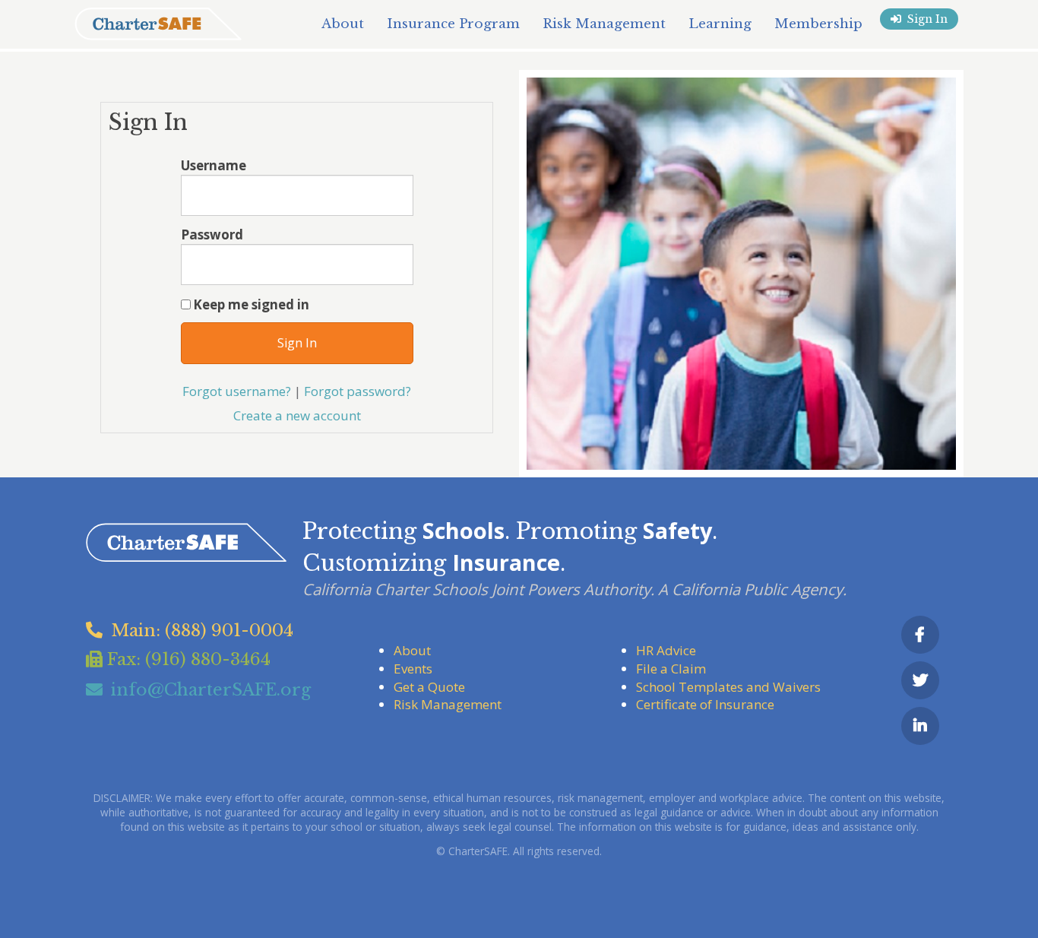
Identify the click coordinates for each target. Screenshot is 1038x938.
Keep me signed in (251, 304)
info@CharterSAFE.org (211, 690)
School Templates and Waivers (728, 687)
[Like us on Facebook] (920, 635)
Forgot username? (236, 391)
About (412, 650)
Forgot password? (357, 391)
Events (413, 668)
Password (212, 234)
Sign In (927, 19)
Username (213, 165)
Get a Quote (429, 687)
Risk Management (448, 704)
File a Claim (671, 668)
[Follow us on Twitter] (920, 680)
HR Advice (666, 650)
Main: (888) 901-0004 (202, 630)
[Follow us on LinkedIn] (920, 726)
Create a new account (297, 415)
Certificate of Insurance (705, 704)
